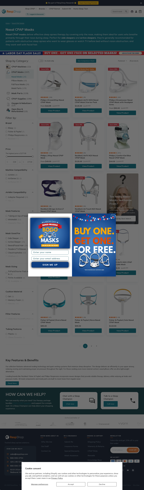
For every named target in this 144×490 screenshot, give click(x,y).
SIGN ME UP (50, 264)
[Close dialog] (113, 216)
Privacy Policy (57, 478)
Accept (71, 484)
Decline (102, 484)
